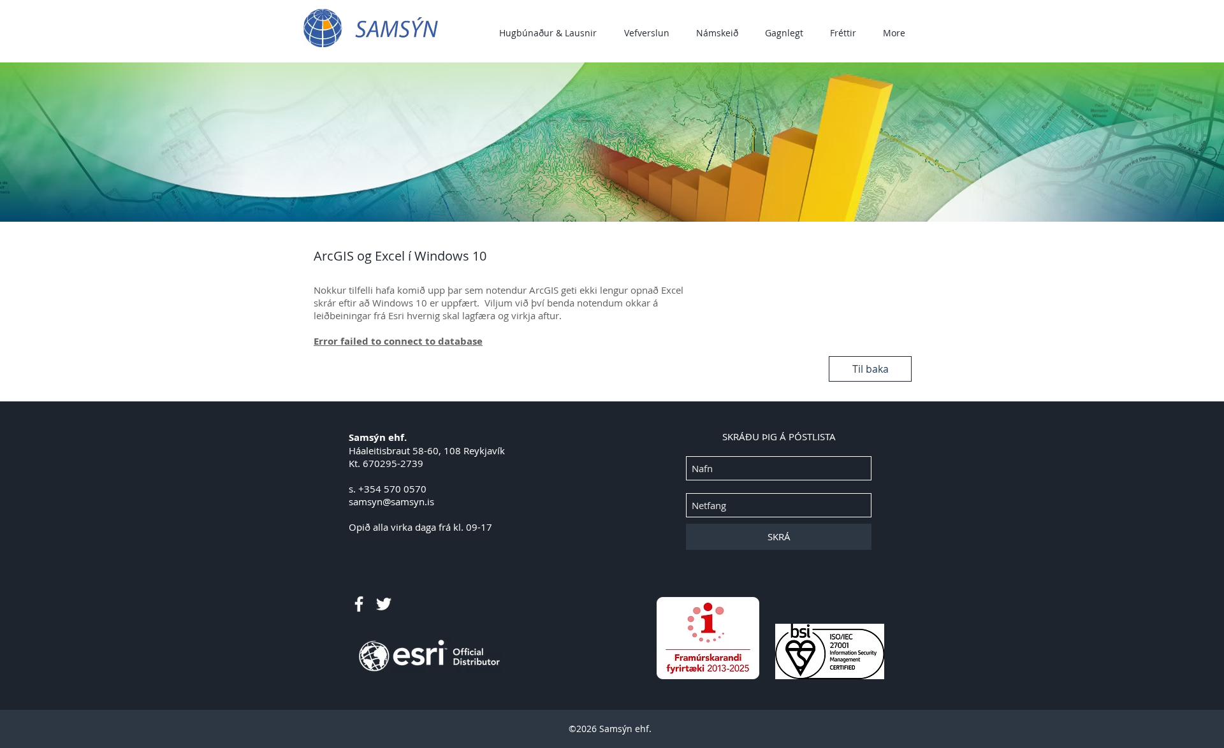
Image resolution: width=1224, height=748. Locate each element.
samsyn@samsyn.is (391, 501)
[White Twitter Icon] (384, 604)
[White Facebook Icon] (359, 604)
